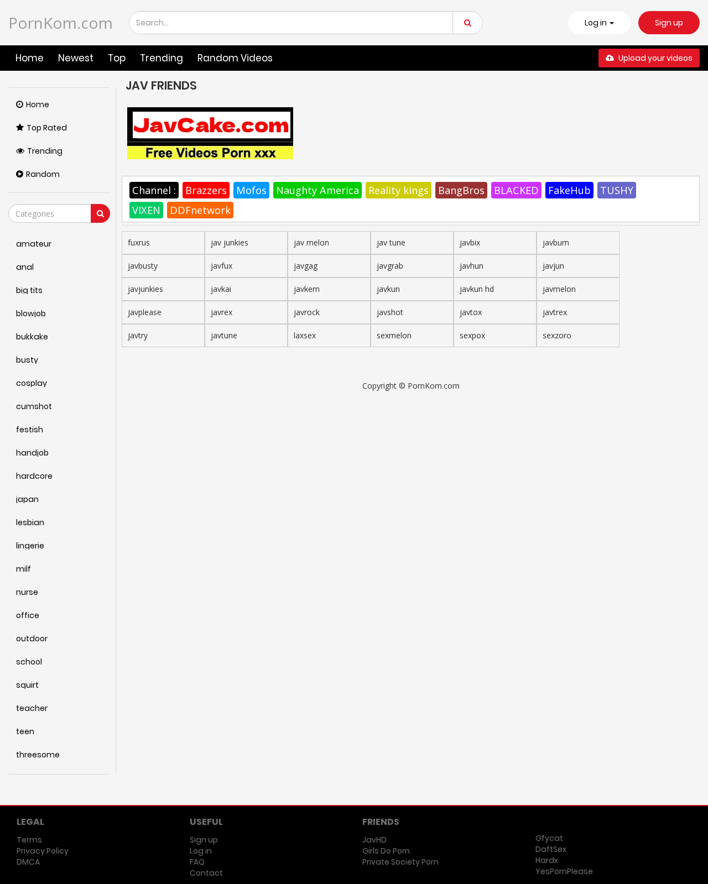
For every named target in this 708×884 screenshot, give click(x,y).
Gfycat (549, 838)
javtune (224, 335)
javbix (470, 242)
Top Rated (47, 127)
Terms (29, 839)
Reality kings (398, 190)
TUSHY (616, 190)
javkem (307, 289)
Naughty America (317, 190)
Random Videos (235, 58)
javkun (388, 289)
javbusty (143, 265)
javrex (221, 312)
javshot (390, 312)
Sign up (669, 22)
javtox (471, 312)
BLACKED (516, 190)
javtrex (555, 312)
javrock (307, 312)
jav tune (391, 242)
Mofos (251, 190)
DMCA (28, 861)
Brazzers (206, 190)
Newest (75, 58)
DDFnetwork (200, 210)
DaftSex (550, 849)
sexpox (472, 335)
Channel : (154, 190)
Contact (206, 872)
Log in (201, 850)
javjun (553, 265)
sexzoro (557, 335)
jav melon (311, 242)
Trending (161, 58)
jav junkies (229, 242)
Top (117, 58)
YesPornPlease (564, 871)
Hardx (546, 860)
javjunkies (145, 289)
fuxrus (139, 242)
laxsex (305, 335)
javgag (305, 265)
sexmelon (394, 335)
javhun (471, 265)
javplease (145, 312)
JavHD (374, 839)
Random (43, 174)
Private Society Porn (400, 861)
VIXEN (146, 210)
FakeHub (569, 190)
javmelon (559, 289)
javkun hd (477, 289)
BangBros (461, 190)
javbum (556, 242)
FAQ (197, 861)
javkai (221, 289)
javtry (138, 335)
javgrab (390, 265)
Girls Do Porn (386, 850)
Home (29, 58)
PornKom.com (60, 22)
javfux (221, 265)
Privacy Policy (43, 850)
